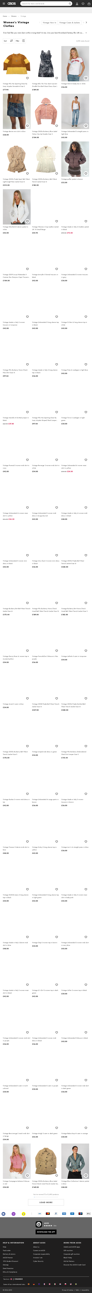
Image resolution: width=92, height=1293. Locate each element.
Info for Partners (69, 1261)
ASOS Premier (8, 1257)
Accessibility (85, 1290)
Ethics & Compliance (10, 1272)
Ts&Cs (77, 1290)
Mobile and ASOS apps (72, 1247)
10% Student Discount (10, 1261)
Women (14, 16)
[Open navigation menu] (4, 3)
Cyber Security (38, 1261)
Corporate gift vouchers (72, 1254)
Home (5, 16)
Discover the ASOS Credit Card (74, 1265)
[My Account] (77, 3)
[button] (28, 1284)
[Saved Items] (83, 3)
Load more (46, 1202)
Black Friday (68, 1257)
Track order (7, 1250)
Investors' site (37, 1257)
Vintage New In (49, 22)
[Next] (86, 23)
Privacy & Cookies (67, 1290)
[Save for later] (27, 78)
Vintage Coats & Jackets (69, 22)
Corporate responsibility (41, 1254)
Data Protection (8, 1268)
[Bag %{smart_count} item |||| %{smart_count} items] (89, 3)
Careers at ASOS (39, 1250)
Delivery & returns (9, 1254)
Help (4, 1247)
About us (36, 1247)
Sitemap (6, 1265)
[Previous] (39, 23)
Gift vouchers (68, 1250)
